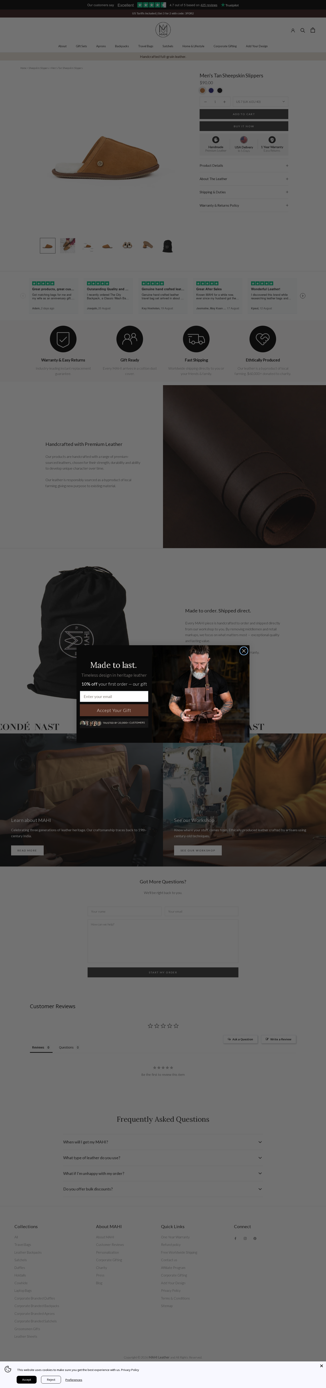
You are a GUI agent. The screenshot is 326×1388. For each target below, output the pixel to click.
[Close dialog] (244, 651)
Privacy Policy (130, 1370)
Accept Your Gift (114, 710)
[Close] (321, 1366)
